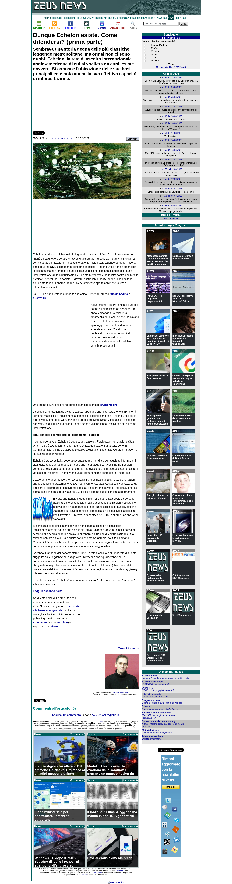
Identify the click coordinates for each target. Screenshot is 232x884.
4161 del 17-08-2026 (172, 133)
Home (47, 17)
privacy (120, 871)
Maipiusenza (111, 17)
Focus (78, 17)
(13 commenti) (129, 734)
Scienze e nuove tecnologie (156, 712)
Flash (178, 17)
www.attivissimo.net (120, 693)
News (171, 17)
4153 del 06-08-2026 (172, 196)
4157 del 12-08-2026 (172, 159)
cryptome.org (109, 404)
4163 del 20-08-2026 (172, 116)
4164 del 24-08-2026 (172, 106)
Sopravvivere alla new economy (158, 721)
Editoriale (56, 17)
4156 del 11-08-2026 (172, 169)
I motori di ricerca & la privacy (157, 732)
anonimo (62, 622)
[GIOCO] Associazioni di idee (156, 684)
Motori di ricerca (150, 730)
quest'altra (40, 298)
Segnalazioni (126, 17)
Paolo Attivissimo (128, 648)
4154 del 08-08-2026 (172, 188)
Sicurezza (88, 17)
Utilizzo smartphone (152, 739)
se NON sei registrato (105, 715)
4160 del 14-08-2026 (172, 140)
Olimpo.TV (147, 688)
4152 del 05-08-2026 (172, 205)
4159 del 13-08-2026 (172, 150)
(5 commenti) (77, 826)
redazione (98, 873)
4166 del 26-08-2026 (172, 87)
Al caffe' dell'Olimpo (152, 681)
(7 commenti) (77, 734)
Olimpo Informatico (171, 671)
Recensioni (68, 17)
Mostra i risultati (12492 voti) (171, 67)
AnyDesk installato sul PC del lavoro (160, 709)
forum (84, 875)
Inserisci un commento (66, 715)
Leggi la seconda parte (47, 591)
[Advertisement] (58, 106)
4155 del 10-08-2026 (172, 179)
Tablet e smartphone (152, 736)
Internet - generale (151, 694)
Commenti (133, 139)
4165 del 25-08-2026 (172, 97)
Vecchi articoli (171, 218)
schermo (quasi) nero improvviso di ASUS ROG (165, 678)
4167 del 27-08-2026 (172, 77)
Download (161, 17)
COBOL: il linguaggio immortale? (158, 690)
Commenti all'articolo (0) (54, 708)
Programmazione (151, 700)
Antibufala (149, 17)
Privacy (146, 706)
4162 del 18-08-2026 (172, 123)
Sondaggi (138, 17)
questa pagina (119, 294)
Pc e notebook (149, 675)
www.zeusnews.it (61, 138)
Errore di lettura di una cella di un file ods (162, 703)
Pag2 (184, 17)
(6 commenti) (77, 780)
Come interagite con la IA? (155, 696)
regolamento (99, 721)
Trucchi (99, 17)
